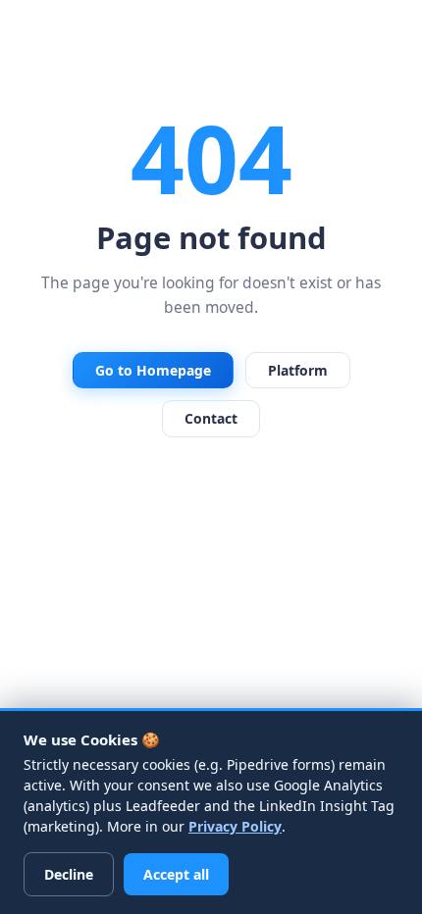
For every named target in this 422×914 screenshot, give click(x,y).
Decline (68, 874)
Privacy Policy (235, 826)
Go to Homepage (153, 370)
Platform (298, 370)
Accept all (176, 874)
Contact (211, 418)
